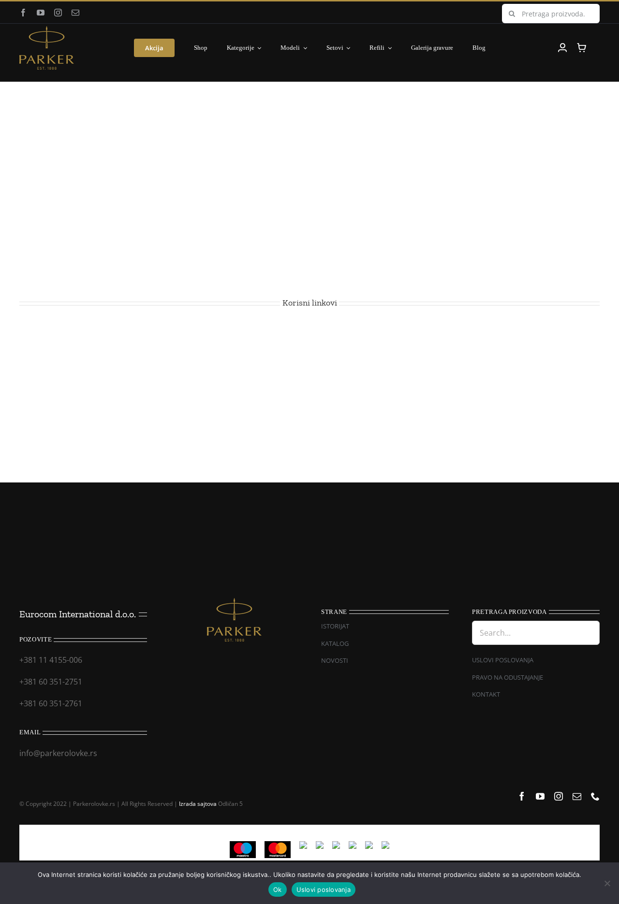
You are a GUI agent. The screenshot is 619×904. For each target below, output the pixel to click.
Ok (277, 889)
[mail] (75, 12)
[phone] (595, 796)
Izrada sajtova (198, 804)
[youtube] (40, 12)
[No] (607, 883)
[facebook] (23, 12)
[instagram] (58, 12)
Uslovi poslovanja (323, 889)
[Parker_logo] (46, 30)
